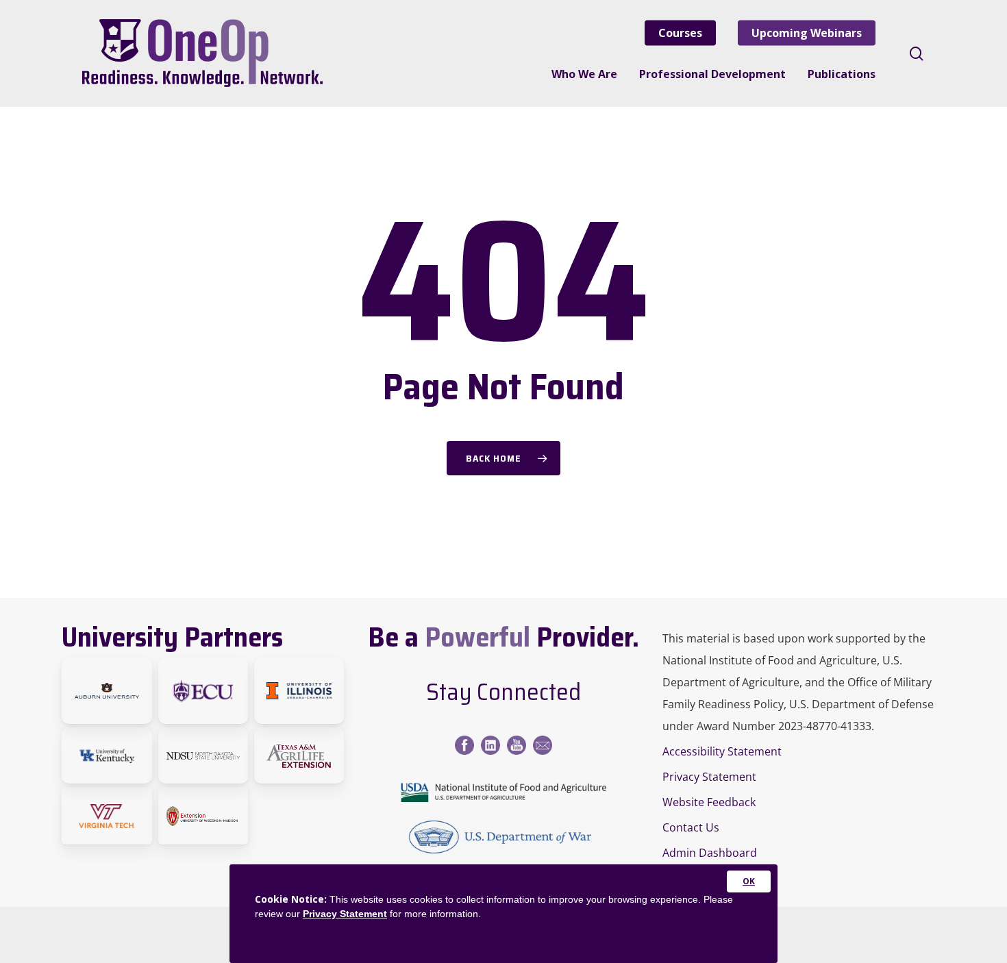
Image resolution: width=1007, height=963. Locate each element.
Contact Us (690, 827)
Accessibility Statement (722, 751)
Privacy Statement (709, 776)
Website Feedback (709, 802)
